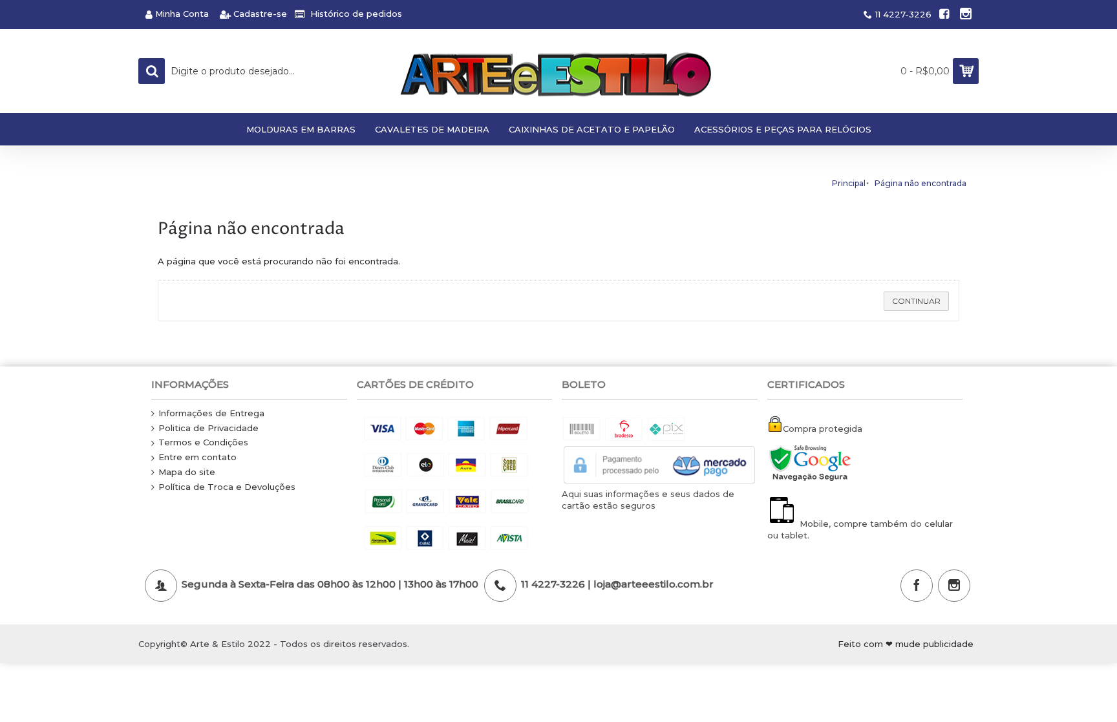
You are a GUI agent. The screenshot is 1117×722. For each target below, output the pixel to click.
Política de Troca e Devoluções (226, 487)
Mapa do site (186, 472)
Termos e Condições (203, 442)
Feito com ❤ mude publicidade (905, 644)
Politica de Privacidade (208, 428)
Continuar (916, 301)
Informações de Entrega (211, 413)
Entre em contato (197, 457)
